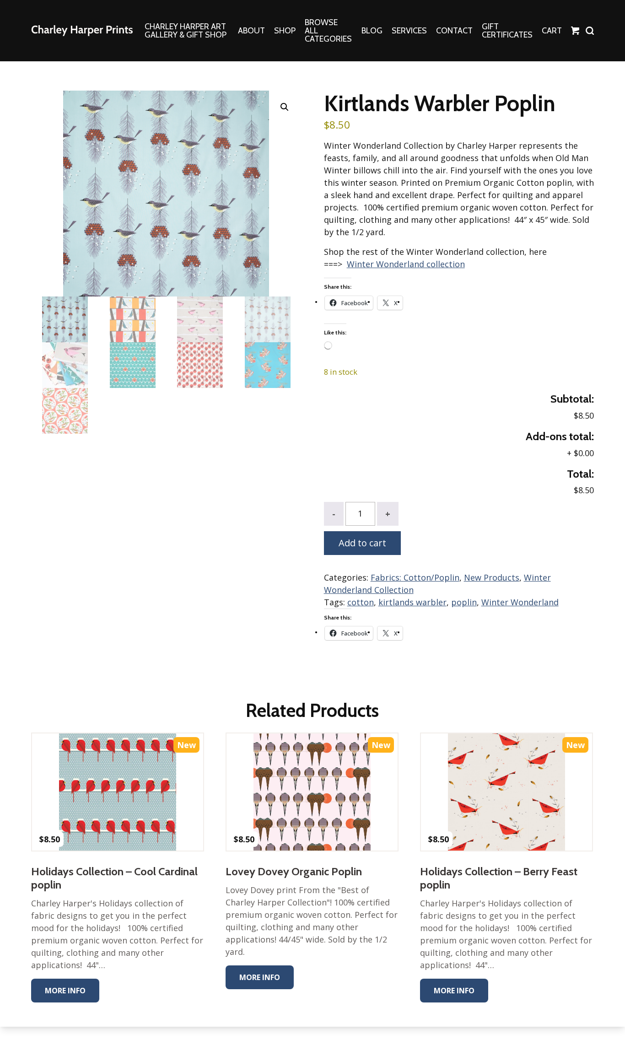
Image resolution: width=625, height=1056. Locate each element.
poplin (464, 602)
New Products (491, 577)
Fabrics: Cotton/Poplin (415, 577)
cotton (360, 602)
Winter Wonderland (520, 602)
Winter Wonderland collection (406, 264)
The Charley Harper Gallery (82, 30)
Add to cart (362, 543)
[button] (284, 107)
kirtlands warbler (412, 602)
